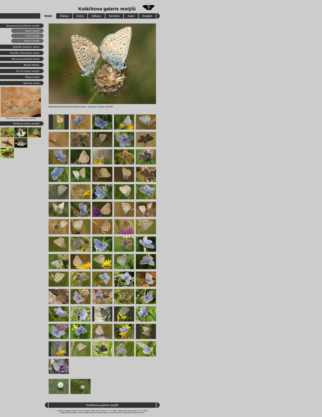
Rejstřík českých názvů (26, 46)
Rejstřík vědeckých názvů (24, 53)
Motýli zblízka (31, 65)
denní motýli (32, 30)
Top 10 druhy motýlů (27, 71)
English (147, 16)
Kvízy (80, 16)
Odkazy (96, 16)
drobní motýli (31, 40)
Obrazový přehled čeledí (25, 59)
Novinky (114, 16)
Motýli (48, 16)
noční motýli (32, 35)
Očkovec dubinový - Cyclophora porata (21, 118)
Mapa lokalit (32, 77)
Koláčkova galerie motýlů (107, 8)
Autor (131, 16)
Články (64, 16)
